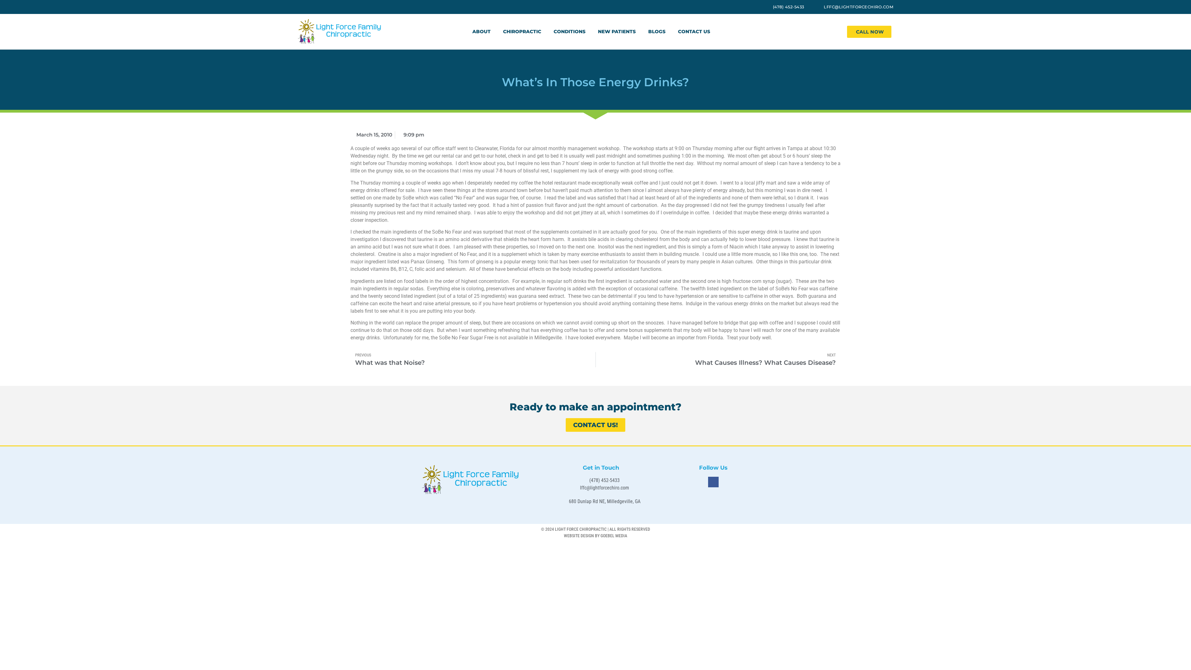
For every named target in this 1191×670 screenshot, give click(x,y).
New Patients (617, 31)
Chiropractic (522, 31)
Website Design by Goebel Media (595, 535)
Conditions (570, 31)
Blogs (657, 31)
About (481, 31)
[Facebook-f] (713, 482)
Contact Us (694, 31)
